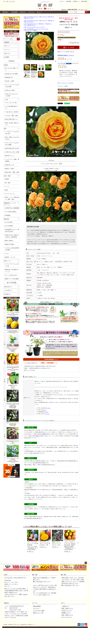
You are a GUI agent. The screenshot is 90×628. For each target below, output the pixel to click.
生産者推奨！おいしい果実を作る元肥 (12, 230)
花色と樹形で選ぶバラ (11, 119)
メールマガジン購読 (38, 610)
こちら (33, 370)
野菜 (6, 190)
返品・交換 (63, 574)
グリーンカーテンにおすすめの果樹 (12, 85)
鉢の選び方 (7, 294)
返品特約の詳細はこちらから (66, 55)
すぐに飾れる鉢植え (11, 211)
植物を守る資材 (9, 244)
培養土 (37, 435)
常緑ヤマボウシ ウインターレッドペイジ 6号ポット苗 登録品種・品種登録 (12, 423)
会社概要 (5, 624)
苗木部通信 (84, 1)
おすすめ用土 (9, 222)
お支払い (6, 574)
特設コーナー (8, 261)
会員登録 (68, 1)
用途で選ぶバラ (42, 23)
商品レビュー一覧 (38, 612)
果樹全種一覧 (9, 77)
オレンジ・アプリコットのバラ (42, 29)
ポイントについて (67, 617)
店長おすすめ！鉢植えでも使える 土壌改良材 (12, 236)
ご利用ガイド (76, 1)
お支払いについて (67, 610)
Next (78, 542)
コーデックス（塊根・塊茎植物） (12, 160)
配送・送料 (34, 574)
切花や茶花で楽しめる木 (12, 148)
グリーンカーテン (10, 193)
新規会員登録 (37, 606)
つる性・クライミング (43, 16)
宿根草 (7, 179)
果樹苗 (6, 65)
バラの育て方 (8, 290)
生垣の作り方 (8, 286)
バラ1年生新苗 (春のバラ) (11, 107)
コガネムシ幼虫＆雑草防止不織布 (12, 249)
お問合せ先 (6, 603)
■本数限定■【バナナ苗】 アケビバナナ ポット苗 (12, 386)
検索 (86, 12)
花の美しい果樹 (9, 81)
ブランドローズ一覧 (11, 102)
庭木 (5, 128)
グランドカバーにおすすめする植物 (12, 143)
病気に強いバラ (51, 20)
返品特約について (31, 624)
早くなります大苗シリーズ (12, 69)
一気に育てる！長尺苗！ (12, 112)
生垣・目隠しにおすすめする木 (12, 138)
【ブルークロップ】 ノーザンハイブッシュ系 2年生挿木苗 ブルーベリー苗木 (12, 441)
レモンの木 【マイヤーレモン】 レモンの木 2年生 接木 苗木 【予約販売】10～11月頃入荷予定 (12, 331)
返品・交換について (67, 615)
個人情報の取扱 (23, 624)
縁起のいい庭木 (9, 168)
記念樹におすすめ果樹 (11, 73)
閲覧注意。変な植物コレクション (12, 270)
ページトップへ (86, 563)
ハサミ (7, 253)
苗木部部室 (15, 12)
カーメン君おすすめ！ (11, 275)
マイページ (31, 12)
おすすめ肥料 (9, 226)
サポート (63, 603)
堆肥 (44, 434)
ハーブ (7, 186)
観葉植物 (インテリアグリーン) (10, 204)
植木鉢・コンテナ (10, 257)
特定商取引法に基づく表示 (13, 624)
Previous (24, 543)
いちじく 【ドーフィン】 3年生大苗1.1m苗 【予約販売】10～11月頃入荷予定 (12, 313)
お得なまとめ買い (10, 90)
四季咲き (35, 30)
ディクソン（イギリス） (40, 27)
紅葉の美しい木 (9, 165)
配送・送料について (67, 608)
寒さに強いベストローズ (29, 21)
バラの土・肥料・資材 (11, 115)
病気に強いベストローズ (29, 18)
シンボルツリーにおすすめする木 (12, 132)
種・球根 (7, 182)
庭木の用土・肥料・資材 (12, 172)
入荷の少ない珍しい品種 (12, 152)
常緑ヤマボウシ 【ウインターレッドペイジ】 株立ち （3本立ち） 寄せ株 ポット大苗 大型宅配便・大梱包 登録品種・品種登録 (12, 405)
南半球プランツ (9, 155)
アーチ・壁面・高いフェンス (29, 25)
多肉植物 (7, 215)
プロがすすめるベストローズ (32, 16)
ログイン (62, 1)
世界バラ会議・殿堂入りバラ (12, 124)
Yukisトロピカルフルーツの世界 (11, 95)
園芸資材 (6, 219)
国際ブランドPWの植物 (12, 279)
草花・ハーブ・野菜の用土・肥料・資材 (12, 198)
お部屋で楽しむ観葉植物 (12, 208)
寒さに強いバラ (51, 16)
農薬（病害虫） (9, 240)
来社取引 (6, 12)
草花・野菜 (7, 176)
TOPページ (7, 46)
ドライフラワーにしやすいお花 (12, 265)
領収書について (66, 612)
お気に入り (23, 12)
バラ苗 (6, 99)
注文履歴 (6, 57)
